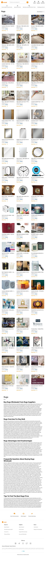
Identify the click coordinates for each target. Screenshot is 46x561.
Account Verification (22, 534)
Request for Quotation (38, 529)
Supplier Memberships (23, 531)
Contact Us (6, 531)
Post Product (21, 529)
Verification (36, 527)
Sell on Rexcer (21, 527)
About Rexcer (6, 527)
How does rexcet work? (8, 529)
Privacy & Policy (7, 534)
